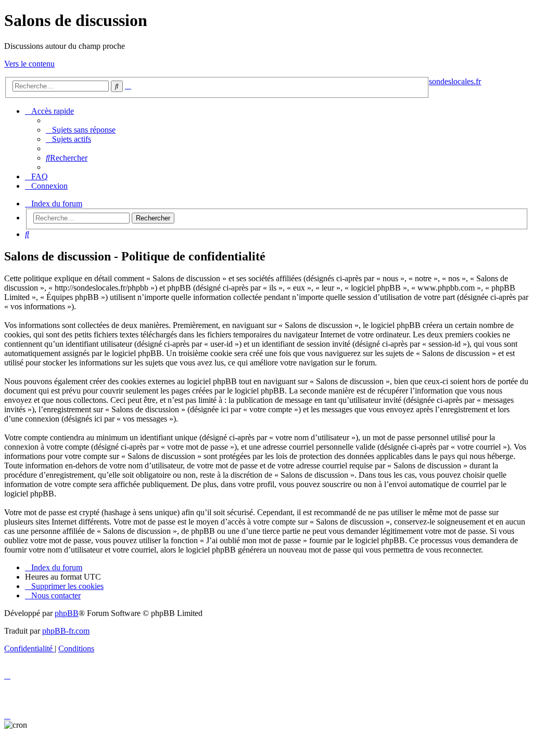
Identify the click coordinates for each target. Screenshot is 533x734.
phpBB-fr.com (66, 630)
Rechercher (153, 218)
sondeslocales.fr (455, 81)
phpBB (67, 613)
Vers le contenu (29, 63)
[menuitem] (81, 129)
